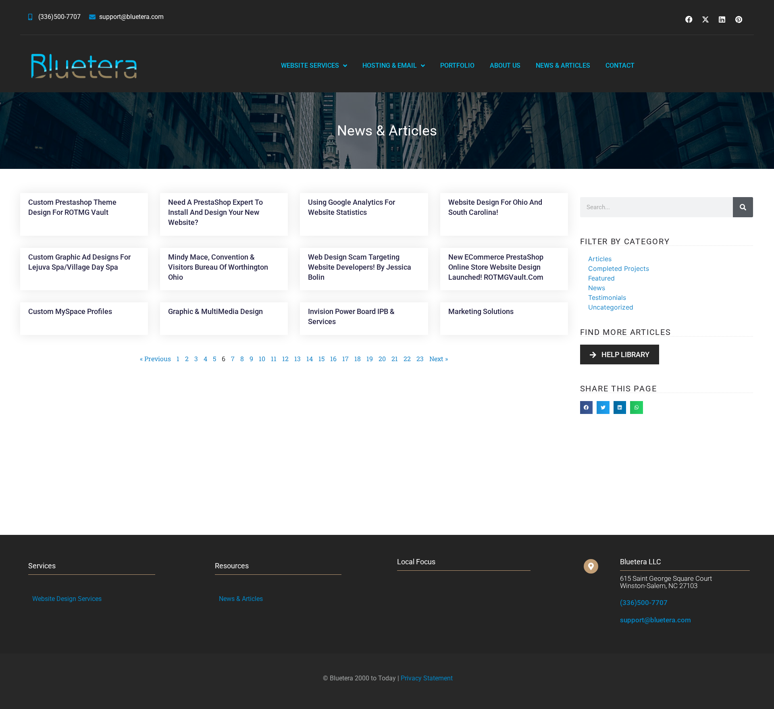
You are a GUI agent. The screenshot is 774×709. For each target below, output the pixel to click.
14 (309, 358)
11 (274, 358)
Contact (620, 65)
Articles (600, 259)
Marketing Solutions (481, 311)
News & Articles (563, 65)
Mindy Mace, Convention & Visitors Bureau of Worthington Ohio (218, 267)
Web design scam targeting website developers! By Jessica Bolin (359, 267)
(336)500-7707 (644, 603)
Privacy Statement (427, 678)
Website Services (310, 65)
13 (297, 358)
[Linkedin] (722, 19)
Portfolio (457, 65)
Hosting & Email (389, 65)
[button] (586, 407)
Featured (601, 278)
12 (285, 358)
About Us (505, 65)
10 (262, 358)
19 (369, 358)
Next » (438, 358)
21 (394, 358)
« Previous (155, 358)
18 (357, 358)
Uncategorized (610, 307)
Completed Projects (618, 268)
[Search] (743, 207)
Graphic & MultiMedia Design (215, 311)
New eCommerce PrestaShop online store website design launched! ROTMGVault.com (495, 267)
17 (345, 358)
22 (407, 358)
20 (382, 358)
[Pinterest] (738, 19)
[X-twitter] (705, 19)
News (596, 288)
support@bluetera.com (655, 620)
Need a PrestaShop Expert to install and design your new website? (215, 212)
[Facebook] (689, 19)
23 (420, 358)
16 (333, 358)
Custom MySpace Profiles (70, 311)
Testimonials (607, 297)
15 (321, 358)
